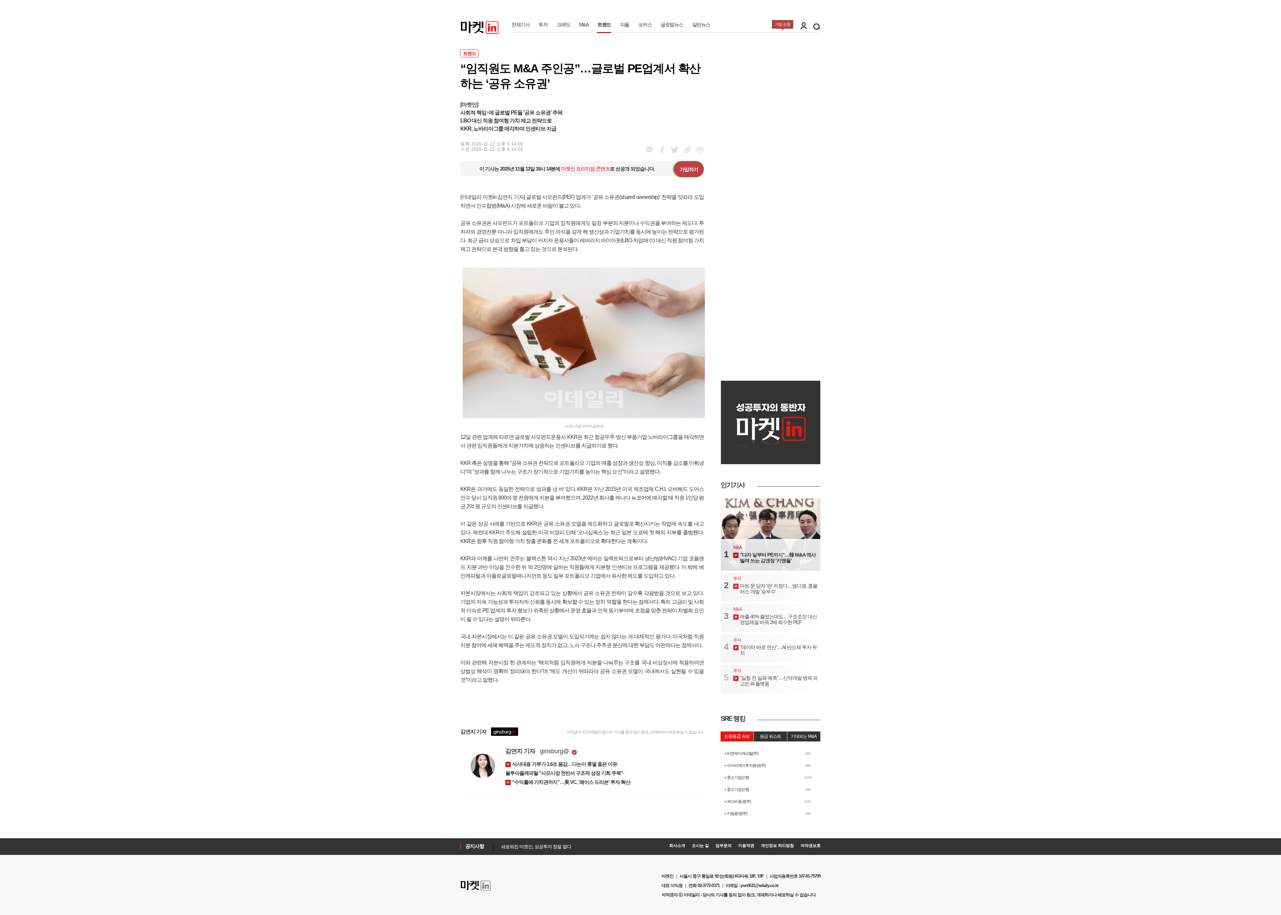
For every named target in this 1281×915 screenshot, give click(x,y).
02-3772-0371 (709, 885)
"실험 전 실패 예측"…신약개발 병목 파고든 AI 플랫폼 (779, 680)
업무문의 (724, 845)
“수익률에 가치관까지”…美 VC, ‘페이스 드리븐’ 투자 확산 (571, 782)
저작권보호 (811, 845)
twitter (675, 149)
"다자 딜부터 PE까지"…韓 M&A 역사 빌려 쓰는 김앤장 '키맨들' (778, 557)
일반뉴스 (701, 24)
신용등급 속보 (737, 736)
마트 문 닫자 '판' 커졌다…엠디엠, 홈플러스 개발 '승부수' (778, 588)
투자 (542, 24)
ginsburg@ (554, 751)
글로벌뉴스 (672, 24)
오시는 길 (700, 845)
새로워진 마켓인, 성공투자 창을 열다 (534, 846)
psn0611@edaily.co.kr (760, 885)
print (700, 149)
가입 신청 (782, 24)
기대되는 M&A (804, 736)
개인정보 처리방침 (777, 845)
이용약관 (746, 845)
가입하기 (689, 169)
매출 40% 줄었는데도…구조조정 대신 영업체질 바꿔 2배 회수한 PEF (778, 619)
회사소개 (677, 845)
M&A (584, 24)
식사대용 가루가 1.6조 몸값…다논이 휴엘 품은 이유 (564, 764)
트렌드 (604, 24)
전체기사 (520, 24)
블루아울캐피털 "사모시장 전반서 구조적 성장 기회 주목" (564, 773)
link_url (687, 149)
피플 (624, 24)
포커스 (645, 24)
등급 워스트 (770, 736)
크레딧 (563, 24)
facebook (649, 149)
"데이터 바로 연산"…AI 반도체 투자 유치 (778, 650)
